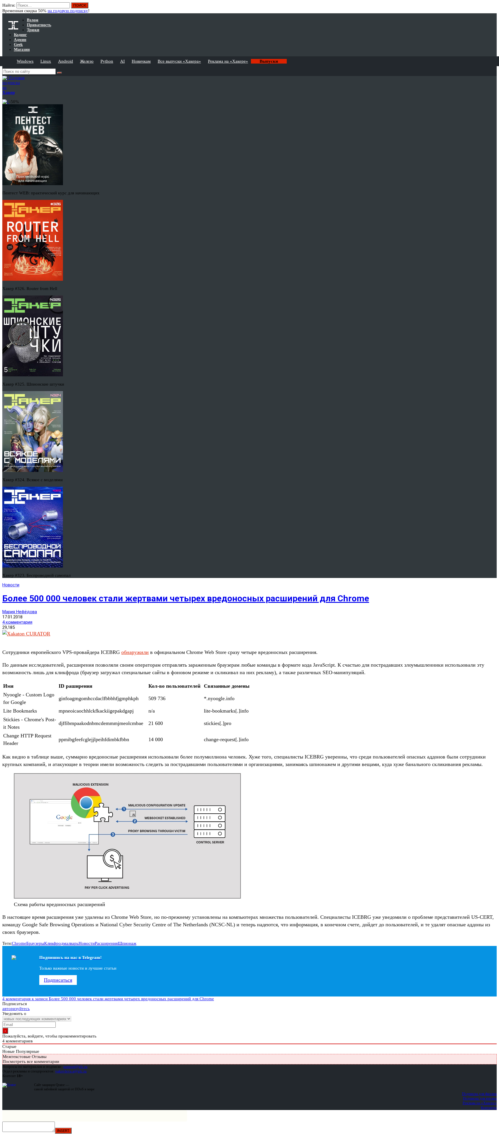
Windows (25, 61)
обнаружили (135, 652)
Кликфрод (53, 943)
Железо (87, 61)
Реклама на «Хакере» (228, 61)
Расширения (106, 943)
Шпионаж (127, 943)
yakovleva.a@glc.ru (71, 1071)
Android (65, 61)
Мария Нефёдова (19, 611)
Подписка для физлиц (479, 1094)
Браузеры (35, 943)
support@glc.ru (75, 1066)
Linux (45, 61)
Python (106, 61)
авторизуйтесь (16, 1008)
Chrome (19, 943)
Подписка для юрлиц (480, 1098)
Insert (63, 1130)
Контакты (489, 1107)
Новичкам (141, 61)
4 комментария (17, 622)
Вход (493, 8)
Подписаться (58, 980)
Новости (10, 584)
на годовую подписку (68, 10)
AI (122, 61)
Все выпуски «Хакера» (179, 61)
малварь (71, 943)
